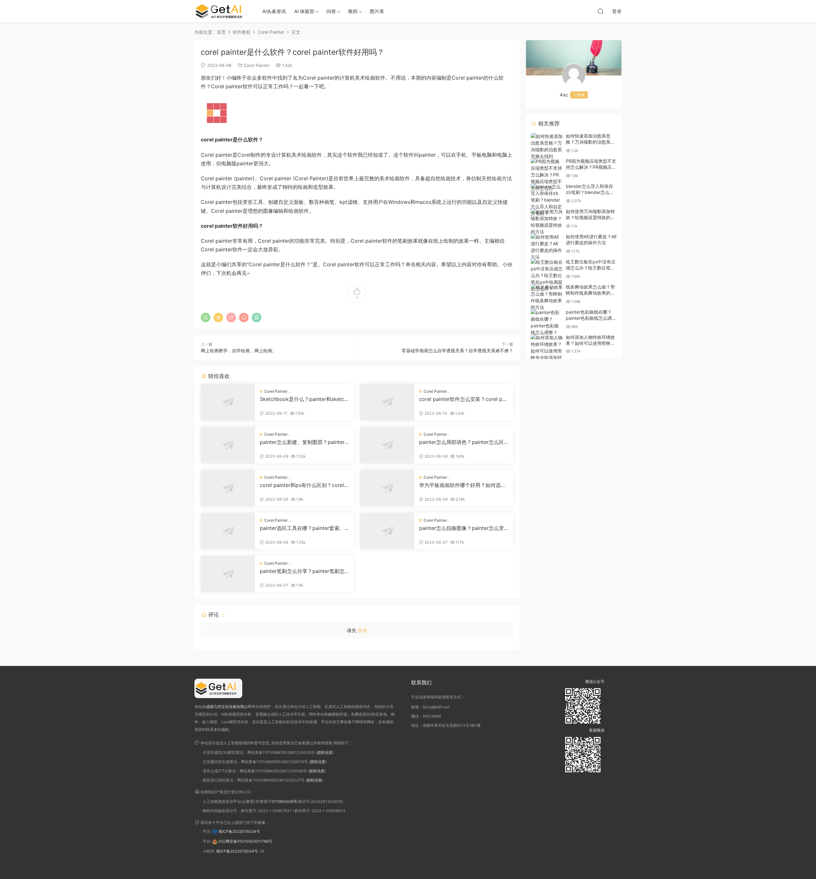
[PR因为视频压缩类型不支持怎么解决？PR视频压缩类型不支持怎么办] (547, 174)
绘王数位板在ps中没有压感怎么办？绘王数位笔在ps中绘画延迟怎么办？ (591, 268)
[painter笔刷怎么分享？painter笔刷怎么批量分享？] (228, 574)
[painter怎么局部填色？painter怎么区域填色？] (387, 445)
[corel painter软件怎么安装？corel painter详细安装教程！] (387, 402)
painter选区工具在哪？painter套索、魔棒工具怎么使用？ (302, 528)
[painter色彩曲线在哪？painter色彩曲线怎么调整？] (547, 322)
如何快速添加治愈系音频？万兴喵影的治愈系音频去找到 (590, 142)
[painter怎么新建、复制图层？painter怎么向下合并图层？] (228, 445)
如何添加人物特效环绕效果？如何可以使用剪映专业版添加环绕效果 (590, 343)
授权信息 (324, 752)
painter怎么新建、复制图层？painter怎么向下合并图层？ (302, 442)
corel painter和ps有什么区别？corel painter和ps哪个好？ (304, 485)
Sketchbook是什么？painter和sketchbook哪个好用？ (303, 399)
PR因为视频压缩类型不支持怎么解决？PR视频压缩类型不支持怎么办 (591, 167)
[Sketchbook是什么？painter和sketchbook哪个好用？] (228, 402)
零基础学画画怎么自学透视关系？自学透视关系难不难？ (457, 350)
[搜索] (600, 11)
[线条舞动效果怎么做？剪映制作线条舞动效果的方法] (547, 297)
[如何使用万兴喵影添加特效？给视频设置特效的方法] (547, 221)
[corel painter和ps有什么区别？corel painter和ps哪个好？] (228, 488)
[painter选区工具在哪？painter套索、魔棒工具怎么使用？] (228, 531)
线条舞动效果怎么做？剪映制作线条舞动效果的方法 (590, 293)
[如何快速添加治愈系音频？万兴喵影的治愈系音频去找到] (547, 146)
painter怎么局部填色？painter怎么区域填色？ (461, 442)
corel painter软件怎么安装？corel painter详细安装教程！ (462, 399)
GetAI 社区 (221, 11)
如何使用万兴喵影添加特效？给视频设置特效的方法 (590, 217)
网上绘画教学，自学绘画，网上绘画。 (239, 350)
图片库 (377, 11)
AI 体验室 (304, 11)
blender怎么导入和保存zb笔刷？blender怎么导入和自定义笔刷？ (590, 192)
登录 (362, 630)
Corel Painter (257, 65)
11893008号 (286, 801)
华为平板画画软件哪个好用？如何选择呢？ (462, 485)
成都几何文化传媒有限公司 (229, 706)
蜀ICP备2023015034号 (239, 831)
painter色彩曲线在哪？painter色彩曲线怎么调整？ (589, 318)
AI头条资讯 (274, 11)
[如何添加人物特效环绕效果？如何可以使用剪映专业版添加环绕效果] (547, 351)
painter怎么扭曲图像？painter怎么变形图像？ (461, 528)
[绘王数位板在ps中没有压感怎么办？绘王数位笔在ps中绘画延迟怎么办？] (547, 275)
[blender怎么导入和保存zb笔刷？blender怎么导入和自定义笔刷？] (547, 200)
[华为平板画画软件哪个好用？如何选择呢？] (387, 488)
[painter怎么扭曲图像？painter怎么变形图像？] (387, 531)
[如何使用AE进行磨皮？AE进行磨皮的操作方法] (547, 246)
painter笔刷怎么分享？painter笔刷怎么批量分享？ (302, 571)
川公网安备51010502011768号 (245, 841)
